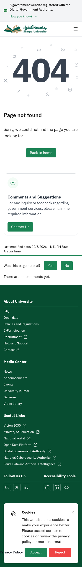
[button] (44, 16)
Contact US (11, 350)
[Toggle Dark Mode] (66, 487)
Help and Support (16, 343)
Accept (36, 552)
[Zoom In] (47, 487)
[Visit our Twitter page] (16, 487)
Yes (51, 265)
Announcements (15, 378)
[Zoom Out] (57, 487)
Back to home (41, 153)
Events (8, 384)
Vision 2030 (12, 425)
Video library (13, 404)
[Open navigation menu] (75, 29)
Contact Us (20, 227)
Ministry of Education (19, 432)
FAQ (7, 311)
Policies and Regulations (21, 324)
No (66, 265)
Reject (60, 552)
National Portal (14, 438)
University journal (16, 391)
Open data (11, 318)
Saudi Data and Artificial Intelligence (30, 464)
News (8, 371)
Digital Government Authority (25, 451)
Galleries (10, 397)
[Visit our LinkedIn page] (26, 487)
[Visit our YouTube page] (7, 487)
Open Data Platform (17, 445)
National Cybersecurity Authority (27, 457)
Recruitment (13, 337)
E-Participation (14, 330)
